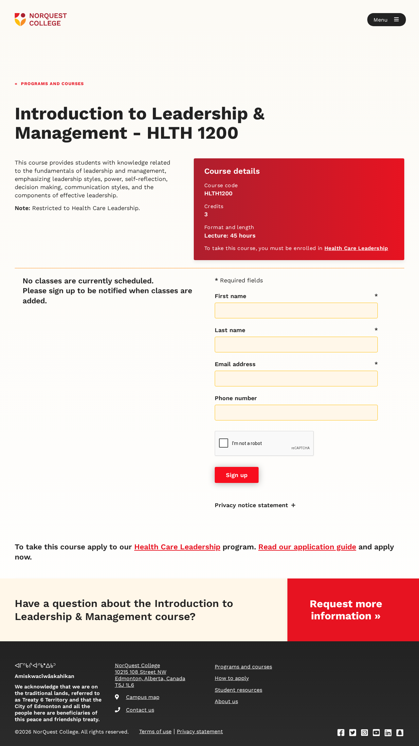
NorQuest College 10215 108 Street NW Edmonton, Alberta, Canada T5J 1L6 (150, 675)
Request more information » (346, 609)
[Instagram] (366, 734)
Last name (230, 330)
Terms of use (155, 731)
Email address (235, 364)
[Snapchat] (402, 734)
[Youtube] (378, 734)
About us (226, 701)
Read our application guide (307, 546)
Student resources (238, 690)
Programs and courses (52, 83)
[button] (386, 19)
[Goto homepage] (41, 19)
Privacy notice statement (251, 505)
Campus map (142, 697)
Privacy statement (200, 731)
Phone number (236, 398)
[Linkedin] (390, 734)
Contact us (140, 710)
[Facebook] (343, 734)
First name (230, 296)
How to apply (232, 678)
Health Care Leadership (356, 248)
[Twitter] (354, 734)
